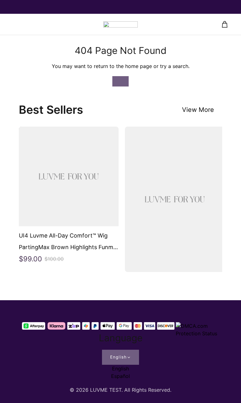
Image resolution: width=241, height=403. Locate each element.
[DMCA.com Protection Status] (197, 326)
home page (138, 66)
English (118, 356)
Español (120, 376)
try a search (174, 66)
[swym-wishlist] (16, 24)
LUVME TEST (105, 390)
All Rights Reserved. (147, 390)
